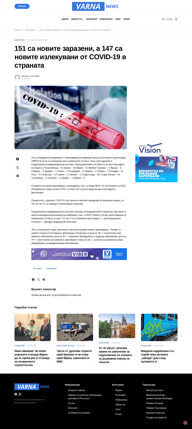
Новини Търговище (156, 408)
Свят (118, 409)
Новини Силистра (155, 412)
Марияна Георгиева (30, 76)
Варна (71, 346)
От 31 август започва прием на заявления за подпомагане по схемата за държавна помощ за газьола (115, 355)
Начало (17, 30)
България (30, 30)
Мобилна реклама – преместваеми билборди (159, 397)
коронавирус (51, 268)
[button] (167, 19)
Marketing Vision (154, 390)
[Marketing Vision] (156, 161)
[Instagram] (20, 394)
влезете (47, 295)
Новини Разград (154, 403)
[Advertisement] (156, 91)
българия (37, 268)
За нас (71, 403)
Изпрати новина (76, 390)
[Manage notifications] (185, 423)
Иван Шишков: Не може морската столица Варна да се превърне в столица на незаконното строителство (31, 358)
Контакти (72, 408)
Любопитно (121, 399)
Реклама (22, 6)
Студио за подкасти (156, 417)
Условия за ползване (79, 412)
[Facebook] (15, 394)
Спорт (118, 414)
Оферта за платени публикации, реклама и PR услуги (85, 397)
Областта (120, 404)
